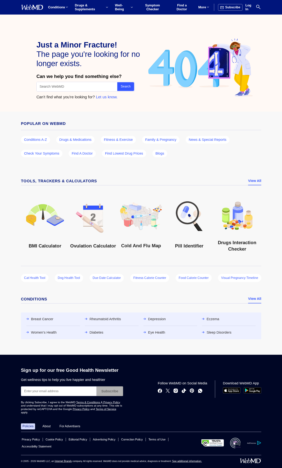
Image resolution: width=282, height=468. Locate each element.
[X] (168, 391)
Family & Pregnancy (160, 140)
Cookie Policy (54, 439)
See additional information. (187, 461)
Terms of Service (106, 409)
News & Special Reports (207, 140)
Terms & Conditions (88, 402)
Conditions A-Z (35, 140)
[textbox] (77, 86)
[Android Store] (252, 392)
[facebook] (160, 391)
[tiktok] (184, 391)
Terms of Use (157, 439)
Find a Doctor (182, 7)
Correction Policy (132, 439)
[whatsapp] (200, 391)
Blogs (159, 153)
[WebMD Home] (32, 7)
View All (254, 181)
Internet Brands (63, 461)
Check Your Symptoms (41, 153)
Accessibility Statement (36, 446)
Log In (248, 7)
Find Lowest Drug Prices (124, 153)
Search (126, 86)
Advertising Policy (104, 439)
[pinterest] (192, 391)
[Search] (258, 7)
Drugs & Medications (75, 140)
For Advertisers (70, 426)
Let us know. (107, 97)
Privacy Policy (111, 402)
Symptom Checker (152, 7)
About (46, 426)
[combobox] (77, 86)
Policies (28, 426)
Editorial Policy (78, 439)
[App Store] (231, 392)
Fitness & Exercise (118, 140)
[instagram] (175, 391)
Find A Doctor (82, 153)
